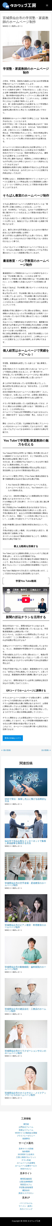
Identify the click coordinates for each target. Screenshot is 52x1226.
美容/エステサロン (26, 1193)
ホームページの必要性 (26, 1163)
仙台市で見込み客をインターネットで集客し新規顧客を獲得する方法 (25, 842)
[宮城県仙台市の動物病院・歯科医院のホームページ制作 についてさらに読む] (26, 950)
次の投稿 (46, 750)
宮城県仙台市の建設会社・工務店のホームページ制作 (25, 1010)
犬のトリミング (26, 1209)
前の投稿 (6, 750)
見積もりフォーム (26, 1130)
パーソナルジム (26, 1203)
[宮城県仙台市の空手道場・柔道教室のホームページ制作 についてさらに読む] (26, 866)
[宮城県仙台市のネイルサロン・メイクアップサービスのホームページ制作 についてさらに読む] (26, 1076)
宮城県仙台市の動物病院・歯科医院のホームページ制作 (25, 968)
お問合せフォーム (26, 1127)
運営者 (26, 1124)
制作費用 (26, 1151)
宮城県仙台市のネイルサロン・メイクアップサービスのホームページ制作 (25, 1093)
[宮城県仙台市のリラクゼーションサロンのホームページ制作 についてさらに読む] (26, 1034)
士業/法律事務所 (26, 1182)
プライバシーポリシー (26, 1136)
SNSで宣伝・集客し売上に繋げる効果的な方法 (25, 800)
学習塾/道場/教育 (26, 1187)
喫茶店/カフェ (26, 1185)
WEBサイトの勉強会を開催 (26, 1133)
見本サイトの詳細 (26, 1149)
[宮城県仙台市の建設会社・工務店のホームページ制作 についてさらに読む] (26, 992)
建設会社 (26, 1190)
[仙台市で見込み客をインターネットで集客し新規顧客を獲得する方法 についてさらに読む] (26, 824)
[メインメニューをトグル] (47, 5)
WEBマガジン (26, 1169)
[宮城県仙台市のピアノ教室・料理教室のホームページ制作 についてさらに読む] (26, 908)
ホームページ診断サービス (26, 1166)
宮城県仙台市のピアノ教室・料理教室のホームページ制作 (25, 926)
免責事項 (26, 1139)
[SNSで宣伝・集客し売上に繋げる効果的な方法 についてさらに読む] (26, 782)
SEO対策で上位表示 (26, 1154)
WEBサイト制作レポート (13, 26)
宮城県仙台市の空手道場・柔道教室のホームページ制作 (25, 884)
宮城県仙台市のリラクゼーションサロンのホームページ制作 (25, 1051)
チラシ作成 (26, 1160)
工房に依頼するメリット (26, 1157)
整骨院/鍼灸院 (26, 1179)
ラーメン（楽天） (26, 1206)
